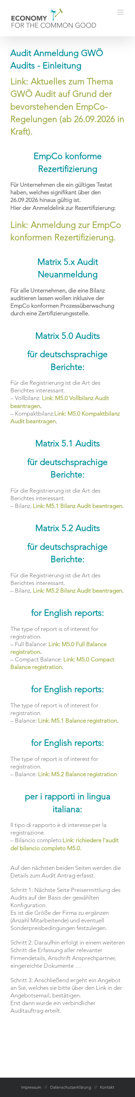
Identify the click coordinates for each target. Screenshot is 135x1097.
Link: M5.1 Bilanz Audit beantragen (77, 505)
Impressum (31, 1087)
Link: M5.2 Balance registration (77, 774)
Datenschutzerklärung (70, 1087)
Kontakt (107, 1087)
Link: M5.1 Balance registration (77, 720)
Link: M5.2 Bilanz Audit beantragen (77, 590)
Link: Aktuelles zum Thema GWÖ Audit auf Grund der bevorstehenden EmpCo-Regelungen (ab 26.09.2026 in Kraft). (67, 106)
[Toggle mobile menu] (121, 12)
